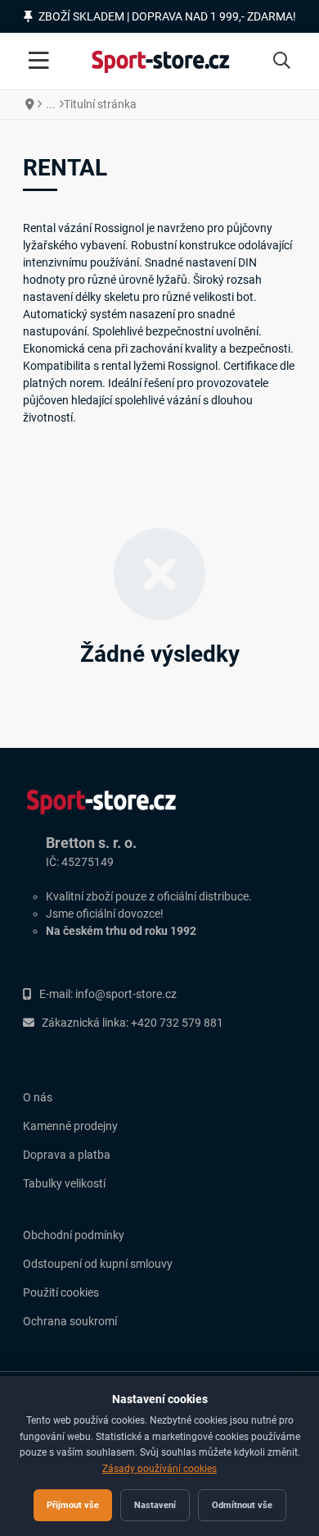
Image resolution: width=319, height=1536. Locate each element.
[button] (281, 61)
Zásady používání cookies (159, 1468)
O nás (37, 1097)
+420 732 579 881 (177, 1022)
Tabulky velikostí (64, 1183)
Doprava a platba (66, 1154)
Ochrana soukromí (70, 1321)
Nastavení (155, 1505)
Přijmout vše (73, 1505)
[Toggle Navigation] (39, 61)
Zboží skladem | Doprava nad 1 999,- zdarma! (167, 16)
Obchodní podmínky (73, 1235)
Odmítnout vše (242, 1505)
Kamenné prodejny (70, 1126)
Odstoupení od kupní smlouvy (98, 1263)
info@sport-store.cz (126, 993)
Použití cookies (61, 1292)
